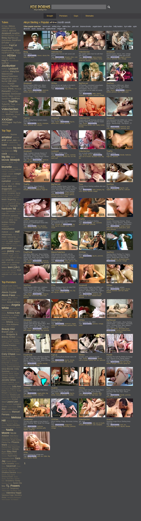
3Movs (11, 26)
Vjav (3, 114)
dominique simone (112, 227)
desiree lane (27, 295)
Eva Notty (5, 365)
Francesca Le (14, 365)
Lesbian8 (13, 68)
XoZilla (9, 117)
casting (15, 167)
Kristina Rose (6, 399)
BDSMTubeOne (8, 35)
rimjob (16, 254)
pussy (10, 251)
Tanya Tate (5, 488)
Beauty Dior (8, 329)
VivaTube (13, 112)
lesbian (5, 222)
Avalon (12, 327)
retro (119, 59)
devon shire (107, 26)
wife (19, 274)
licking (12, 222)
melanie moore (115, 128)
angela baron (97, 26)
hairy (7, 206)
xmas (80, 325)
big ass (17, 147)
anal (4, 140)
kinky (11, 218)
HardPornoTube (8, 53)
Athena (9, 322)
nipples (10, 239)
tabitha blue (66, 26)
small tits (10, 260)
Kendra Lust (15, 395)
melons (11, 232)
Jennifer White (9, 380)
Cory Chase (8, 354)
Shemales (89, 16)
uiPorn (4, 106)
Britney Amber (9, 337)
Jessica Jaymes (8, 382)
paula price (122, 227)
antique (122, 289)
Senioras (6, 93)
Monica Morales (13, 425)
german (4, 204)
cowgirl (17, 173)
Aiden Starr (12, 288)
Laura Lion (12, 401)
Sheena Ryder (7, 477)
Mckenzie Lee (15, 415)
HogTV (5, 60)
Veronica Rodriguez (14, 497)
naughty (4, 239)
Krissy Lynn (15, 397)
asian (9, 140)
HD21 (4, 56)
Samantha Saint (8, 458)
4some (90, 155)
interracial (6, 216)
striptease (5, 265)
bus (76, 261)
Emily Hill (5, 363)
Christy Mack (6, 351)
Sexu (10, 96)
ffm (48, 55)
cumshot (6, 181)
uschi (33, 29)
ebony (4, 193)
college (4, 171)
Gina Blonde (7, 369)
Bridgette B (11, 334)
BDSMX (17, 35)
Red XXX (16, 447)
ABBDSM (5, 28)
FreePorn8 (7, 50)
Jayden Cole (13, 375)
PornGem (5, 86)
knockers (5, 220)
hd (14, 208)
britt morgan (27, 262)
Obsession (6, 440)
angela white (41, 393)
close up (17, 169)
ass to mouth (86, 156)
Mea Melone (6, 418)
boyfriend (54, 362)
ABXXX (12, 31)
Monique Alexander (8, 427)
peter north (85, 224)
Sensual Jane (13, 468)
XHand (17, 114)
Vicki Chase (6, 499)
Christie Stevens (13, 349)
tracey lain (40, 29)
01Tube (5, 26)
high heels (95, 395)
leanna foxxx (55, 194)
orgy (3, 243)
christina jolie (83, 59)
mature (5, 232)
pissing (19, 245)
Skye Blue (10, 478)
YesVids (5, 125)
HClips (18, 53)
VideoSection (10, 109)
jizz (3, 218)
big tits (6, 156)
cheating (5, 169)
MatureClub (7, 74)
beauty (9, 148)
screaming (5, 258)
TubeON (6, 104)
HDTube (5, 58)
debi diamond (62, 325)
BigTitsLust (13, 38)
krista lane (35, 295)
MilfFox (16, 79)
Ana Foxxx (6, 305)
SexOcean (16, 93)
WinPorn (10, 114)
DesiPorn (16, 40)
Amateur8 (6, 33)
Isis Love (14, 371)
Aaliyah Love (7, 286)
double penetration (9, 191)
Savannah (11, 466)
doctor (44, 55)
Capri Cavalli (7, 341)
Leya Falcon (12, 407)
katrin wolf (54, 158)
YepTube (17, 122)
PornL (11, 88)
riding (11, 254)
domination (17, 189)
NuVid (4, 81)
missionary (7, 234)
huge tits (5, 213)
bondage (5, 162)
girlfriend (11, 204)
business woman (56, 262)
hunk (108, 128)
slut (3, 260)
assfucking (13, 142)
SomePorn (6, 99)
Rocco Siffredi (7, 454)
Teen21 (4, 102)
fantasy (10, 195)
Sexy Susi (11, 470)
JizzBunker (8, 65)
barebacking (12, 145)
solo (4, 262)
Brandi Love (7, 332)
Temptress (14, 488)
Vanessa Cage (8, 495)
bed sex (71, 261)
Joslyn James (6, 387)
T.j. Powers (13, 485)
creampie (6, 176)
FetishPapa (7, 48)
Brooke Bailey (13, 339)
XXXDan (7, 119)
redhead (5, 254)
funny (8, 202)
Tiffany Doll (5, 490)
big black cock (7, 151)
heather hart (92, 360)
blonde (5, 159)
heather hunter (69, 193)
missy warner (64, 194)
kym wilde (127, 26)
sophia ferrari (50, 29)
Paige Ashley (16, 440)
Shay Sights (11, 475)
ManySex (14, 71)
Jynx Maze (5, 389)
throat (4, 270)
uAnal (18, 104)
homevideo (10, 211)
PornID (4, 89)
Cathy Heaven (15, 343)
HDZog (12, 58)
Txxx (13, 104)
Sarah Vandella (8, 463)
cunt (3, 184)
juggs (7, 218)
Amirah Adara (13, 302)
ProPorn (15, 91)
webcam (5, 274)
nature (19, 237)
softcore (17, 260)
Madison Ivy (6, 412)
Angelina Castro (7, 310)
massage (5, 226)
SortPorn (15, 98)
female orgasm (7, 197)
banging (98, 189)
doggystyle (7, 189)
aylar (135, 26)
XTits (14, 117)
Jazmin (18, 377)
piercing (13, 245)
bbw (19, 145)
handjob (14, 206)
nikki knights (119, 332)
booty (11, 162)
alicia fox (27, 29)
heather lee (66, 156)
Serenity (4, 470)
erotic (68, 262)
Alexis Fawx (8, 295)
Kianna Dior (6, 397)
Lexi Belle (8, 404)
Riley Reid (12, 451)
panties (15, 243)
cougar (4, 174)
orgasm (17, 241)
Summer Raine (7, 483)
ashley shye (56, 26)
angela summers (125, 57)
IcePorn (5, 63)
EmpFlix (5, 45)
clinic (72, 57)
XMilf (3, 117)
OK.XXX (12, 81)
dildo (15, 186)
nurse (32, 57)
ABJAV (13, 28)
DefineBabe (6, 40)
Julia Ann (16, 386)
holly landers (117, 26)
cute (12, 184)
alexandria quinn (124, 259)
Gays (76, 16)
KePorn (5, 69)
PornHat (14, 86)
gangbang (14, 202)
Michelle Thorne (7, 423)
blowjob (15, 159)
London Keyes (12, 409)
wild (3, 276)
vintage (13, 272)
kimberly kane (125, 330)
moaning (16, 234)
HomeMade (13, 61)
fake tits (4, 195)
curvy (8, 184)
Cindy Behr (15, 351)
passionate (5, 245)
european (11, 193)
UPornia (11, 106)
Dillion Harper (6, 361)
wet (10, 274)
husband (13, 213)
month (61, 22)
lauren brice (110, 332)
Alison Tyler (6, 300)
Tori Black (13, 490)
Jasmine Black (7, 373)
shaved (13, 258)
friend (4, 202)
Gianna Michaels (13, 367)
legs (15, 220)
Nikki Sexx (5, 438)
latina (11, 220)
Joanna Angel (12, 384)
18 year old (5, 134)
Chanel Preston (9, 345)
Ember (14, 361)
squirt (8, 262)
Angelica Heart (15, 308)
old (7, 241)
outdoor (9, 243)
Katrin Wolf (5, 395)
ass (15, 140)
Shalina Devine (9, 472)
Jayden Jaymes (8, 378)
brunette (7, 166)
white (15, 274)
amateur (7, 137)
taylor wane (42, 92)
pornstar (7, 247)
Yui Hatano (14, 499)
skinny (18, 258)
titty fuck (13, 270)
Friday (4, 367)
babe (4, 144)
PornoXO (6, 91)
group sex (82, 60)
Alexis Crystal (9, 292)
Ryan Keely (12, 456)
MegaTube (7, 78)
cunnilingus (15, 181)
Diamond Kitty (13, 359)
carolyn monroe (125, 226)
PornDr (11, 83)
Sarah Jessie (11, 461)
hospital (81, 95)
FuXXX (16, 50)
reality (17, 251)
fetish (4, 199)
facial (18, 193)
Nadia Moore (7, 431)
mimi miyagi (36, 262)
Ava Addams (12, 324)
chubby (11, 169)
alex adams (114, 259)
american (16, 137)
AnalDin (16, 33)
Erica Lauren (14, 363)
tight (8, 270)
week (67, 22)
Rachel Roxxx (13, 445)
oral (11, 241)
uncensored (6, 272)
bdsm (4, 148)
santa (53, 327)
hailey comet (100, 125)
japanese (14, 216)
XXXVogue (7, 122)
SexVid (17, 96)
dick (10, 186)
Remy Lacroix (6, 449)
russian (16, 256)
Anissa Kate (13, 312)
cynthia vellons (93, 59)
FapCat (13, 45)
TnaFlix (13, 101)
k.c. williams (89, 95)
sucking (13, 265)
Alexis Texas (13, 298)
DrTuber (5, 43)
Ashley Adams (7, 320)
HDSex (11, 55)
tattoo (4, 267)
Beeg (4, 38)
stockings (16, 262)
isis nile (73, 156)
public (4, 251)
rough (11, 256)
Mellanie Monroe (12, 421)
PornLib (18, 89)
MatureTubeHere (10, 76)
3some (13, 134)
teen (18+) (13, 267)
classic (39, 55)
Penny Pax (6, 442)
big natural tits (13, 154)
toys (19, 270)
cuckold (14, 176)
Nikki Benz (14, 436)
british (9, 164)
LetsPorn (5, 71)
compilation (11, 171)
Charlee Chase (7, 347)
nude (16, 239)
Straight (50, 16)
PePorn (4, 84)
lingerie (5, 224)
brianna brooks (85, 26)
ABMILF (5, 31)
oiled (3, 241)
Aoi (12, 315)
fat (15, 195)
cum (4, 178)
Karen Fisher (11, 391)
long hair (11, 224)
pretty (111, 396)
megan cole (61, 29)
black (13, 157)
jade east (75, 26)
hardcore (7, 208)
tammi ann (46, 26)
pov (14, 248)
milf (17, 231)
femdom (16, 197)
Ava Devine (6, 327)
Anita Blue (6, 315)
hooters (18, 211)
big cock (26, 161)
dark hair (121, 290)
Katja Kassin (12, 393)
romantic (5, 256)
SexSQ (4, 96)
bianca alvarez (97, 57)
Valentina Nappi (13, 493)
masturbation (8, 229)
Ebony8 (13, 43)
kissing (17, 218)
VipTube (5, 112)
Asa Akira (13, 317)
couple (10, 174)
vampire (39, 125)
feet (18, 195)
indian (19, 213)
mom (4, 237)
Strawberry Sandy (12, 481)
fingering (12, 199)
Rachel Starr (6, 447)
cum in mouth (12, 179)
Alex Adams (12, 290)
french (19, 199)
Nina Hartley (14, 438)
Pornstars (63, 16)
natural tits (11, 237)
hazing (118, 330)
